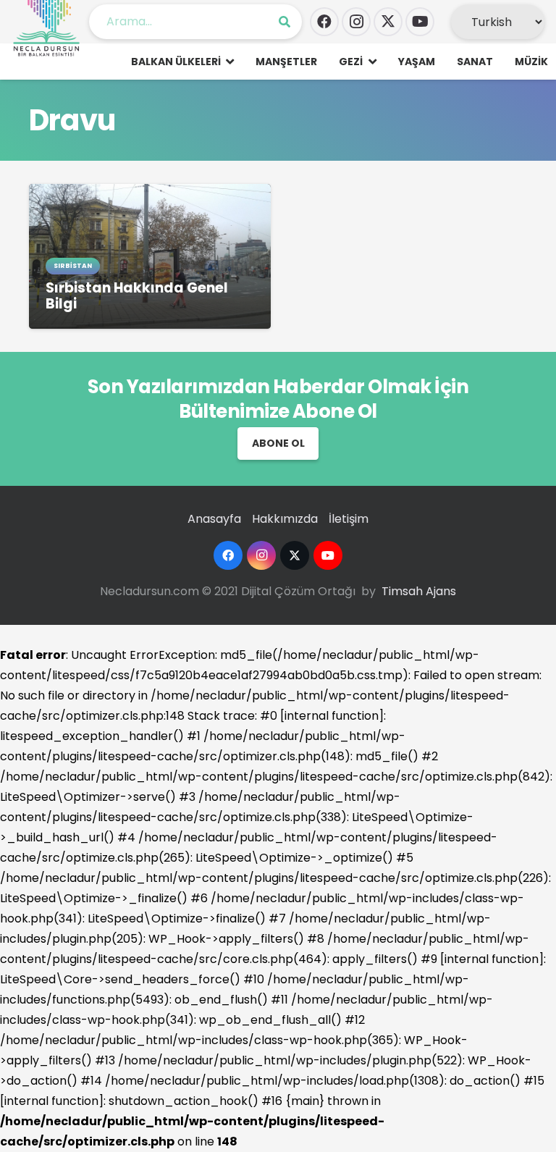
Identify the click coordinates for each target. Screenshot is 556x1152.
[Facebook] (324, 21)
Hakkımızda (285, 518)
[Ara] (284, 21)
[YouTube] (419, 21)
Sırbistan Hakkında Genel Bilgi (137, 296)
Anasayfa (214, 518)
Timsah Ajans (419, 591)
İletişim (348, 518)
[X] (388, 21)
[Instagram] (356, 21)
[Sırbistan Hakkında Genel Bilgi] (150, 193)
